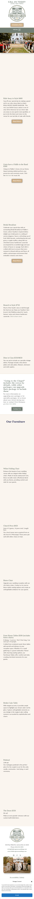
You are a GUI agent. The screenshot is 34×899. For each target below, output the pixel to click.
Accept (17, 895)
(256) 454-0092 (10, 404)
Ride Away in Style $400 (12, 98)
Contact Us (17, 409)
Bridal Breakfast (9, 225)
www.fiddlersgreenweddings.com (17, 851)
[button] (31, 881)
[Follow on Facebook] (17, 855)
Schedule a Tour (17, 25)
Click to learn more (16, 316)
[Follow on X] (20, 855)
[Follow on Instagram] (13, 855)
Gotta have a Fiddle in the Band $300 (15, 165)
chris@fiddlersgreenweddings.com (17, 849)
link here (8, 175)
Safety (22, 877)
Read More (17, 121)
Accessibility (14, 877)
